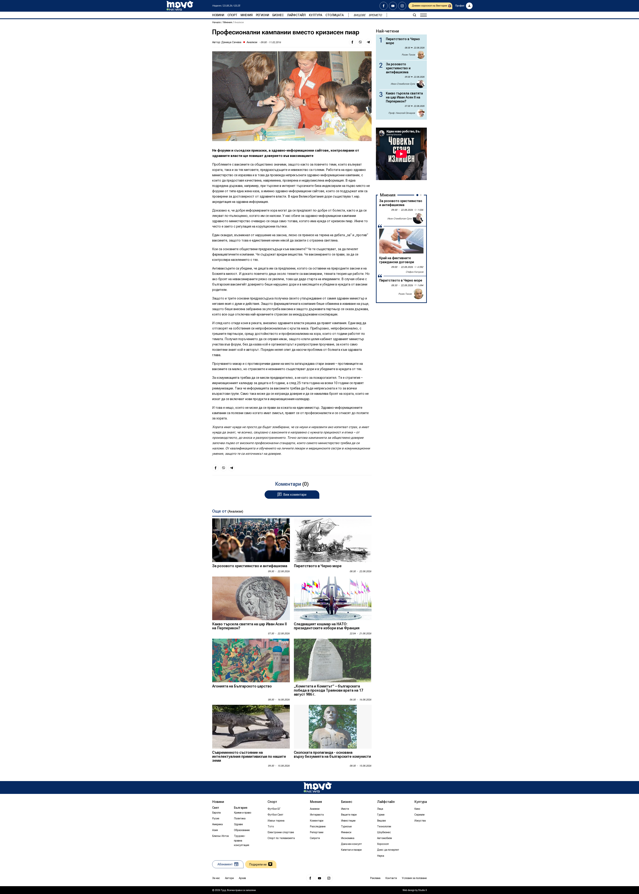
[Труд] (317, 787)
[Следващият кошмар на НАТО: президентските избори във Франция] (333, 598)
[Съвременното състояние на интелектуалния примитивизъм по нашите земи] (251, 727)
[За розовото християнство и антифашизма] (251, 540)
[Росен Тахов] (418, 294)
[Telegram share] (368, 42)
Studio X (422, 890)
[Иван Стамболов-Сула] (418, 218)
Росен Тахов (408, 54)
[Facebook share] (352, 42)
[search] (414, 15)
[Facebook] (384, 6)
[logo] (179, 6)
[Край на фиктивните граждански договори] (401, 241)
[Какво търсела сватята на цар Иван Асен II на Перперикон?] (251, 598)
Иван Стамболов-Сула (403, 83)
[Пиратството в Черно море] (333, 540)
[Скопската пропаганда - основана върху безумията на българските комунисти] (333, 727)
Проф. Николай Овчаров (401, 113)
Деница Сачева (231, 42)
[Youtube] (393, 6)
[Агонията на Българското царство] (251, 660)
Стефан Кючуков (415, 272)
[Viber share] (360, 42)
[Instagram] (402, 6)
